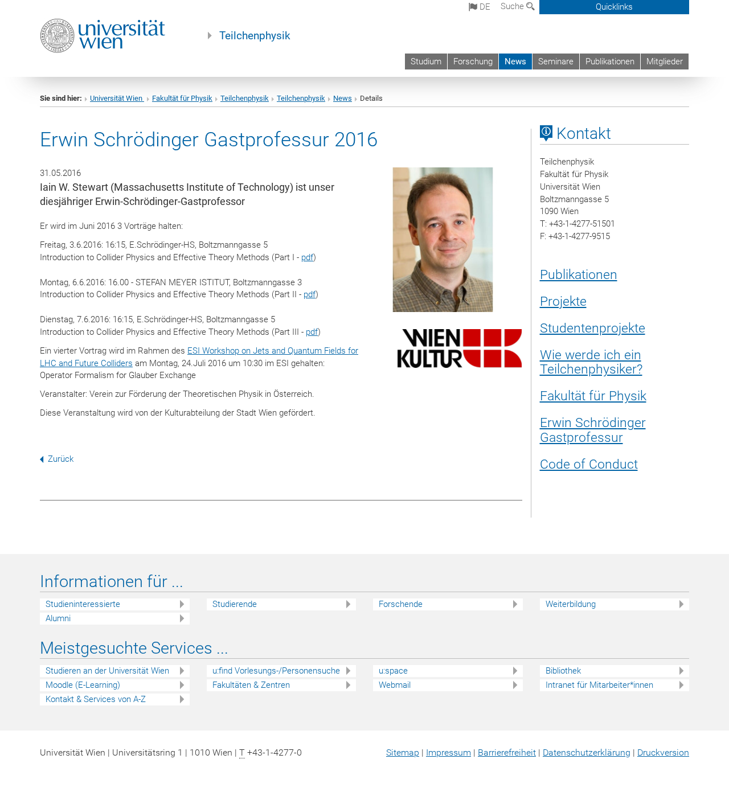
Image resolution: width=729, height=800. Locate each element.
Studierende (234, 604)
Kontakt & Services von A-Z (96, 699)
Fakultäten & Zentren (251, 685)
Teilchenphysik (254, 36)
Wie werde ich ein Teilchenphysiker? (591, 362)
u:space (393, 671)
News (515, 61)
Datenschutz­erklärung (586, 752)
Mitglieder (664, 61)
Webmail (395, 685)
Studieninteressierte (83, 604)
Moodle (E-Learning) (83, 685)
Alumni (58, 618)
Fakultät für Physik (182, 98)
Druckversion (663, 752)
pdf (307, 257)
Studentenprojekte (592, 328)
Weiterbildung (571, 604)
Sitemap (402, 752)
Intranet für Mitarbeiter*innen (599, 685)
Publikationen (609, 61)
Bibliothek (563, 671)
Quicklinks (614, 7)
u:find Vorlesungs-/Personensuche (276, 671)
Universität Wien (117, 98)
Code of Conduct (589, 464)
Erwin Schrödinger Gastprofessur (593, 430)
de (483, 7)
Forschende (401, 604)
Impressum (448, 752)
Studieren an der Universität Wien (107, 671)
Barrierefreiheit (507, 752)
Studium (426, 61)
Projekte (563, 301)
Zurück (60, 459)
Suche (513, 6)
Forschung (473, 61)
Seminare (556, 61)
